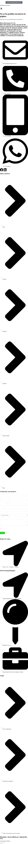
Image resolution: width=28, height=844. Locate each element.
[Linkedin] (5, 169)
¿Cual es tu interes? (4, 513)
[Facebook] (1, 169)
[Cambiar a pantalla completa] (1, 842)
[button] (14, 8)
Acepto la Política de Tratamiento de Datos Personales (11, 528)
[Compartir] (3, 842)
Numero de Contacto (4, 497)
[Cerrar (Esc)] (4, 842)
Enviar (2, 532)
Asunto (1, 518)
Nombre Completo (4, 492)
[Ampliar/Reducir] (0, 842)
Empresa (2, 508)
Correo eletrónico (4, 502)
